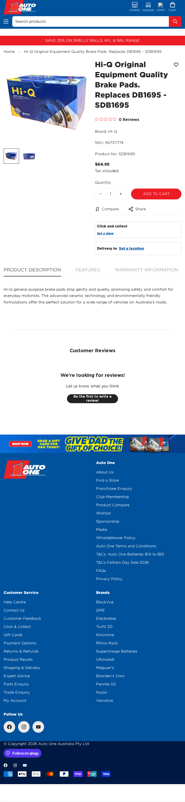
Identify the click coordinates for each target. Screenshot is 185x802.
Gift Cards (13, 635)
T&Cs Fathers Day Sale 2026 (122, 562)
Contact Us (14, 610)
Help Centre (15, 602)
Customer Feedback (22, 618)
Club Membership (112, 497)
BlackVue (104, 602)
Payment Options (20, 643)
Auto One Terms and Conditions (126, 546)
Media (101, 530)
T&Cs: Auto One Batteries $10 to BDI (130, 554)
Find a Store (107, 480)
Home (9, 51)
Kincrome (105, 635)
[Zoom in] (79, 68)
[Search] (175, 21)
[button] (172, 7)
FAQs (101, 571)
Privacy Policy (109, 579)
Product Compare (112, 505)
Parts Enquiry (16, 684)
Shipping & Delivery (22, 668)
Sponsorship (107, 521)
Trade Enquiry (17, 692)
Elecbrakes (106, 618)
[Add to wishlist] (176, 64)
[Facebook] (9, 727)
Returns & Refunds (21, 651)
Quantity (103, 182)
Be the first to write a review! (92, 398)
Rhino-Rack (107, 643)
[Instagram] (24, 727)
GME (100, 610)
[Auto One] (22, 7)
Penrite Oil (106, 684)
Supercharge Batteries (116, 651)
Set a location (131, 248)
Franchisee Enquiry (114, 488)
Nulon (101, 692)
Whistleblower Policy (115, 538)
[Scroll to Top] (175, 775)
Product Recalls (18, 659)
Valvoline (104, 700)
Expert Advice (17, 676)
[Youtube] (38, 727)
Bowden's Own (110, 676)
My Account (15, 700)
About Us (105, 472)
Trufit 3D (104, 627)
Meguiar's (105, 668)
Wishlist (103, 513)
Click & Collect (17, 627)
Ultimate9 (105, 659)
